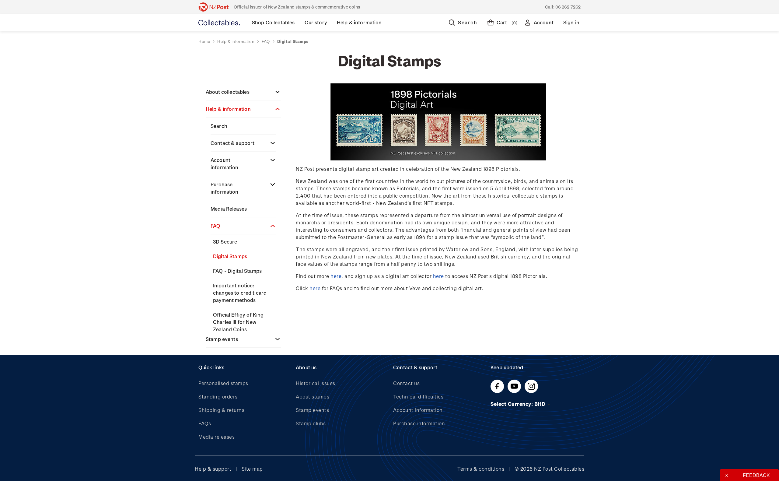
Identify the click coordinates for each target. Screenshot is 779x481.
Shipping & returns (221, 410)
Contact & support (233, 143)
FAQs (204, 423)
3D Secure (225, 241)
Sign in (571, 22)
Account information (225, 163)
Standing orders (218, 396)
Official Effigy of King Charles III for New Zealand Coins (238, 322)
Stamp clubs (311, 423)
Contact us (406, 383)
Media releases (216, 437)
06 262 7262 (568, 6)
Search (219, 126)
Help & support (213, 469)
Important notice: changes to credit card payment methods (240, 293)
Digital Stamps (230, 256)
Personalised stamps (223, 383)
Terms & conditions (480, 469)
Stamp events (222, 339)
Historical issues (315, 383)
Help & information (228, 109)
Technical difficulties (418, 396)
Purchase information (225, 188)
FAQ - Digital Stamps (237, 271)
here (335, 276)
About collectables (228, 92)
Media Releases (229, 209)
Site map (252, 469)
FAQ (215, 226)
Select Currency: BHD (519, 404)
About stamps (312, 396)
